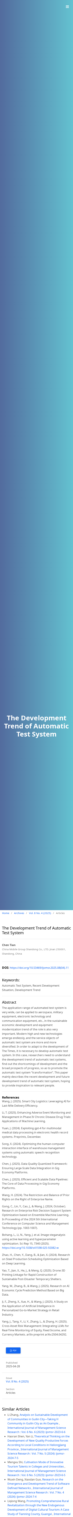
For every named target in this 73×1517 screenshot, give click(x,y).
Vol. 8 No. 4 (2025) (40, 913)
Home (5, 913)
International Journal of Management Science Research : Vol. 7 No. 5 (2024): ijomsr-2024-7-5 (38, 1453)
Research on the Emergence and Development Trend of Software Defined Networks (38, 1484)
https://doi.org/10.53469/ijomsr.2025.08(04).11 (39, 968)
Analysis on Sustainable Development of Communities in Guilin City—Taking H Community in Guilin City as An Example (37, 1419)
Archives (19, 913)
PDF (14, 1350)
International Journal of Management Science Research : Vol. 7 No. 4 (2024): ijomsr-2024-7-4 (35, 1492)
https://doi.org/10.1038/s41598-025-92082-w (30, 1248)
